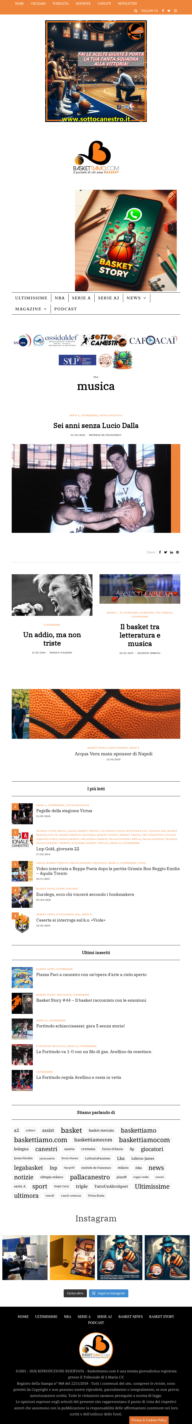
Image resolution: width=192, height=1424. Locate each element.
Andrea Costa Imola (51, 830)
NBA (60, 298)
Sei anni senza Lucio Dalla (96, 425)
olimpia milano (51, 1177)
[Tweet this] (166, 552)
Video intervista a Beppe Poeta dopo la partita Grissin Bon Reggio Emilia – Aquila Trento (108, 871)
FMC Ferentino (153, 834)
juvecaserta (47, 1158)
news (156, 1167)
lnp (53, 1167)
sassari (159, 1177)
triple (82, 1186)
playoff (121, 1177)
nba (138, 1167)
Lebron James (142, 1158)
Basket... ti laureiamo (123, 612)
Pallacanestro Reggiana (88, 862)
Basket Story (46, 994)
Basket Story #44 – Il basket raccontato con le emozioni (91, 1000)
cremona (88, 1149)
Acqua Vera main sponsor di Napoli (96, 753)
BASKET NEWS (130, 1316)
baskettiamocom (93, 1139)
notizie (23, 1176)
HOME (23, 1316)
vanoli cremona (71, 1195)
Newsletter (127, 3)
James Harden (23, 1158)
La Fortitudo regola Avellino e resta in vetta (78, 1077)
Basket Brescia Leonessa (77, 834)
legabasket (28, 1167)
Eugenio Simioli (148, 653)
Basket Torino (107, 834)
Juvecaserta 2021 (68, 914)
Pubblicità (61, 3)
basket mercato (101, 1130)
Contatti (104, 3)
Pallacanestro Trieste (53, 843)
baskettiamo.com (40, 1139)
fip (132, 1149)
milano (123, 1168)
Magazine (28, 309)
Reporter (83, 3)
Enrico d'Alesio (61, 652)
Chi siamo (38, 3)
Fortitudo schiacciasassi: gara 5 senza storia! (80, 1026)
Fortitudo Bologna (51, 1046)
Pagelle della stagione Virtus (64, 810)
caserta (69, 1149)
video (142, 862)
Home (19, 3)
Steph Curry (61, 1186)
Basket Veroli (130, 834)
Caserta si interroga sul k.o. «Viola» (70, 920)
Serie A (81, 298)
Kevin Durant (70, 1158)
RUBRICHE (147, 612)
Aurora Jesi (157, 830)
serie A (20, 1186)
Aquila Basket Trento (83, 830)
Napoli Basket (100, 747)
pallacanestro (90, 1176)
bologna (21, 1148)
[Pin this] (177, 552)
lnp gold (69, 1167)
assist (48, 1130)
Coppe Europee (67, 888)
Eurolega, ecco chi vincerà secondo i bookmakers (85, 894)
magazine (64, 994)
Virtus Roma (96, 1196)
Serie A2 (108, 298)
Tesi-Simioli (163, 612)
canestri (46, 1148)
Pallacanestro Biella (125, 839)
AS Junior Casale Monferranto (124, 830)
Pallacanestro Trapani (159, 839)
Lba (121, 1158)
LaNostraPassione (97, 1158)
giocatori (152, 1148)
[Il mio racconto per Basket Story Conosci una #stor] (119, 1257)
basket (71, 1130)
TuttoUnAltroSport (111, 1186)
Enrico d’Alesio (112, 1149)
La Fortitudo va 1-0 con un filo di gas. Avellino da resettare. (94, 1051)
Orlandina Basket (94, 839)
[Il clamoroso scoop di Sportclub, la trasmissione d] (25, 1257)
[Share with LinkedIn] (171, 552)
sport (39, 1186)
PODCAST (65, 309)
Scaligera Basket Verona (90, 843)
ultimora (26, 1195)
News (134, 298)
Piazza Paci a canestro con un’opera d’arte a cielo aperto (91, 974)
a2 (16, 1130)
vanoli (49, 1196)
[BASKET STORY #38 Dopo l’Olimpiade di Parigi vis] (72, 1257)
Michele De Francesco (105, 435)
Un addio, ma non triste (52, 638)
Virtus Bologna (110, 415)
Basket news (79, 747)
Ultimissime (31, 298)
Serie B (87, 914)
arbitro (30, 1130)
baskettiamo (138, 1130)
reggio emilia (141, 1177)
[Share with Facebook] (160, 552)
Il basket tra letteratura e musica (140, 635)
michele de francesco (96, 1168)
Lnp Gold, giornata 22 (57, 849)
